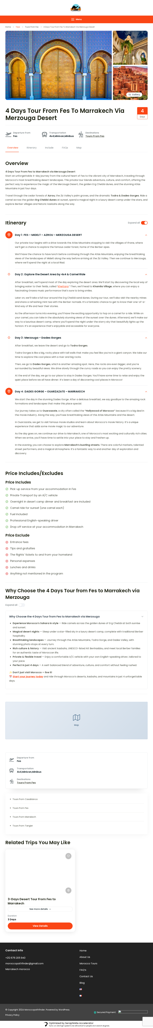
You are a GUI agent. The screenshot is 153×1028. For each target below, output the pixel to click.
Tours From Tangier (23, 825)
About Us (84, 957)
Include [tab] (49, 147)
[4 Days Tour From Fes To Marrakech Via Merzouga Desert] (130, 32)
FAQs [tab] (65, 147)
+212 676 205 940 (15, 958)
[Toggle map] (68, 890)
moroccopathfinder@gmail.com (24, 963)
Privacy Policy (12, 1014)
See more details (38, 909)
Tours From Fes (94, 136)
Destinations (92, 132)
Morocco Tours (88, 963)
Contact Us (86, 976)
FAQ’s (82, 970)
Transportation (57, 132)
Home (83, 950)
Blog (82, 983)
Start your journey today (28, 676)
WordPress (64, 1009)
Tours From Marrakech (24, 816)
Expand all (134, 222)
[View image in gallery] (130, 68)
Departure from (21, 132)
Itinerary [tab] (32, 147)
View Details (40, 926)
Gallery (136, 94)
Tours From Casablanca (25, 799)
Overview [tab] (12, 147)
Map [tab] (79, 147)
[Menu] (72, 19)
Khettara (63, 286)
